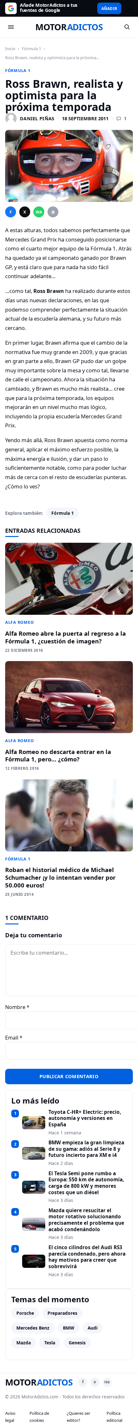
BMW (68, 1328)
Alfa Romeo (19, 622)
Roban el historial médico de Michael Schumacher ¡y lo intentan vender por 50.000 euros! (60, 877)
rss (107, 1381)
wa (39, 212)
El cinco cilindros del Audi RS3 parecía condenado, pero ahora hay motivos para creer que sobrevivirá (86, 1257)
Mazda (23, 1343)
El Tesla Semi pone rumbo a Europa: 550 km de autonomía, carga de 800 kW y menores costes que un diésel (86, 1183)
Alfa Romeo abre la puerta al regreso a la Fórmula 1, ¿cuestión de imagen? (65, 637)
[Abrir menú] (11, 27)
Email (13, 1037)
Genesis (77, 1343)
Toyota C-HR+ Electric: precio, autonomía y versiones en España (84, 1118)
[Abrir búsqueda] (127, 27)
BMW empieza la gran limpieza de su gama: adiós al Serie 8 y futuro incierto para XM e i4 (86, 1149)
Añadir (109, 8)
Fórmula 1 (31, 48)
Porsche (25, 1313)
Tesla (49, 1343)
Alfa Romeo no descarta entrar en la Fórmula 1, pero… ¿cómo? (58, 755)
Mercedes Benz (32, 1328)
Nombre (17, 1007)
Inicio (10, 48)
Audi (93, 1328)
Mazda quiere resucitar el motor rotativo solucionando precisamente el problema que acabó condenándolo (86, 1220)
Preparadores (62, 1313)
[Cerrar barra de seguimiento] (128, 8)
